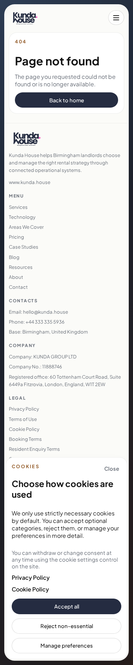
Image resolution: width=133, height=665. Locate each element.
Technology (22, 217)
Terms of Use (23, 419)
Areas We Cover (26, 227)
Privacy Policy (31, 577)
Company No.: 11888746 (35, 366)
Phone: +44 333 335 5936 (37, 322)
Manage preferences (66, 645)
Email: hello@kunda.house (38, 312)
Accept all (66, 606)
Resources (21, 267)
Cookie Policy (30, 589)
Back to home (66, 100)
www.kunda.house (29, 182)
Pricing (16, 237)
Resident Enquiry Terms (34, 449)
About (16, 277)
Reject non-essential (66, 626)
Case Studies (23, 247)
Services (18, 207)
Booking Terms (25, 439)
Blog (14, 257)
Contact (18, 287)
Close (111, 468)
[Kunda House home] (25, 17)
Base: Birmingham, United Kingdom (48, 332)
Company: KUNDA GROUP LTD (43, 356)
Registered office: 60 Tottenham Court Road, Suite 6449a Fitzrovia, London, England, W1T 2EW (65, 380)
